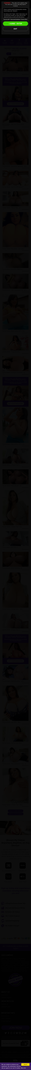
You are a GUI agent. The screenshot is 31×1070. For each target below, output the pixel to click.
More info (23, 1068)
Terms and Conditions (15, 19)
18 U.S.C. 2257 (7, 19)
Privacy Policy (24, 19)
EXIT (15, 29)
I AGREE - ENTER (15, 24)
